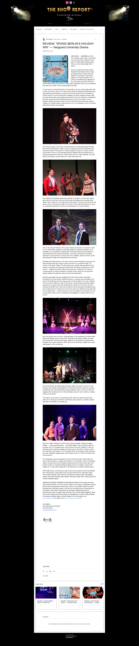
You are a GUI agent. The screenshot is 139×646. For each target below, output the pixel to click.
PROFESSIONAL (48, 29)
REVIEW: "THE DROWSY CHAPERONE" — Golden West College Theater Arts (91, 601)
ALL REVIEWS (38, 29)
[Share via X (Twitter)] (47, 571)
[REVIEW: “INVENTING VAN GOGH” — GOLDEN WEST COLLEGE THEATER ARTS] (69, 593)
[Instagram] (67, 2)
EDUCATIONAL (73, 29)
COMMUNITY (64, 29)
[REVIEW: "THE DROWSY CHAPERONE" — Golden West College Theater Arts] (93, 593)
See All (102, 584)
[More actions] (95, 39)
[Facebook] (70, 2)
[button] (101, 29)
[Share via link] (54, 571)
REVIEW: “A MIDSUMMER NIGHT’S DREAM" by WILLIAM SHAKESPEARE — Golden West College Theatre (45, 601)
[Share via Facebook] (43, 571)
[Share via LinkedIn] (50, 571)
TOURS (56, 29)
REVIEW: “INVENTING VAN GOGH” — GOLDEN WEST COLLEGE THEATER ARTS (69, 601)
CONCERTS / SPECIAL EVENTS (87, 29)
